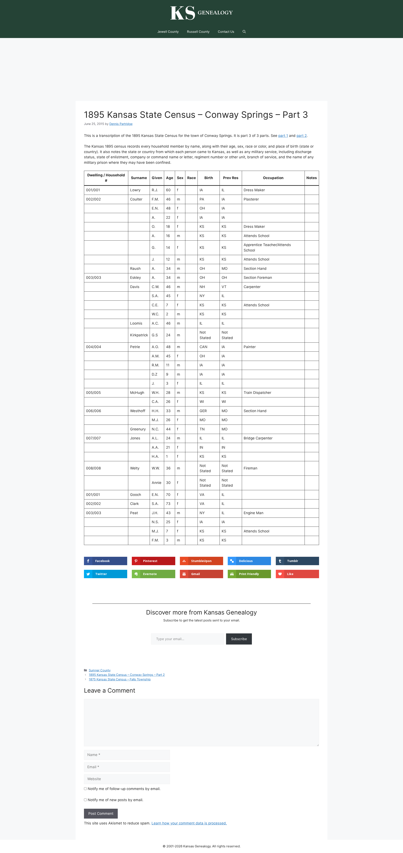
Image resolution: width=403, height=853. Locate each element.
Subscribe (239, 639)
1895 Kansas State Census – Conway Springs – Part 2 (127, 674)
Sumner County (100, 670)
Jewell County (168, 32)
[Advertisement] (201, 69)
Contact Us (226, 32)
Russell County (198, 32)
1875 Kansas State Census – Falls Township (120, 679)
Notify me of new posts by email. (115, 800)
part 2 (302, 136)
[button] (244, 31)
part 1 (283, 136)
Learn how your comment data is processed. (189, 823)
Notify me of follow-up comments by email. (124, 789)
